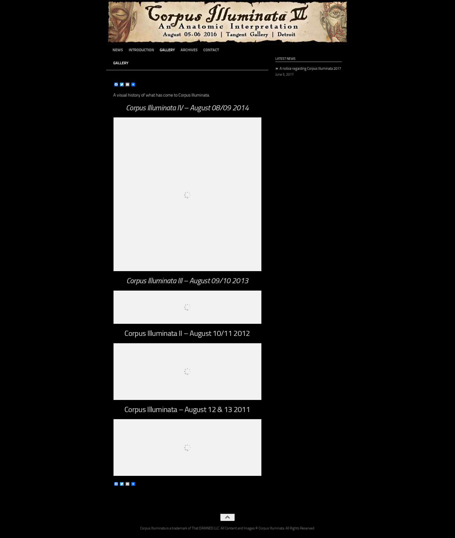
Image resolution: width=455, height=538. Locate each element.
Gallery (167, 50)
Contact (211, 50)
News (118, 50)
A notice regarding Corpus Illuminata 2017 (310, 68)
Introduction (141, 50)
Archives (189, 50)
